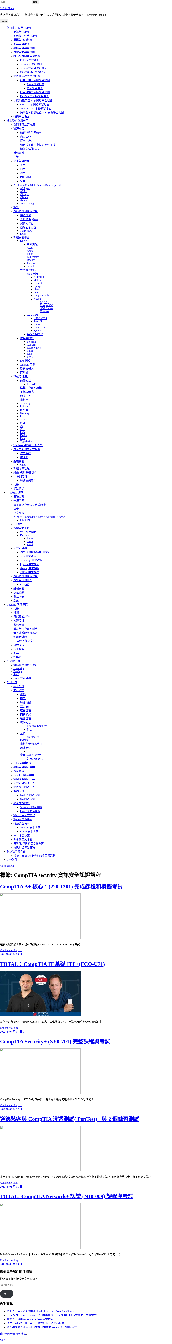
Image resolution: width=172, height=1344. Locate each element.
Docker (31, 259)
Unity (23, 464)
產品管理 (25, 710)
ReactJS (38, 321)
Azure (30, 250)
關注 (6, 1294)
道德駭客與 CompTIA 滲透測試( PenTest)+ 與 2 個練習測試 (69, 1119)
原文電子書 (13, 661)
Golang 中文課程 (29, 568)
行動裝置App (21, 823)
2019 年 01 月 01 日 (11, 1186)
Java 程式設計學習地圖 (33, 68)
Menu (4, 21)
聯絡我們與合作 (16, 851)
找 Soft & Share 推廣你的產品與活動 (34, 855)
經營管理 (25, 718)
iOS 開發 (25, 360)
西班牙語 (25, 177)
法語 (23, 181)
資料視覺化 (27, 223)
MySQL (44, 302)
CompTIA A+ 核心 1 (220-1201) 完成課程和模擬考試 (61, 887)
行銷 (16, 612)
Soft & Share (7, 8)
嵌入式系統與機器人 (25, 632)
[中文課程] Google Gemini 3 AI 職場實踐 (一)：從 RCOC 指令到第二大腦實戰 (52, 1315)
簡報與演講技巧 (29, 148)
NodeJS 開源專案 (30, 795)
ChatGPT (25, 520)
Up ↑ (2, 1339)
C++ (22, 429)
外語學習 (18, 500)
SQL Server (46, 308)
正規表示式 (27, 391)
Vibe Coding (27, 203)
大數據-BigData (29, 219)
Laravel (38, 292)
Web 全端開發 (35, 334)
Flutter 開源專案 (29, 831)
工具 (23, 733)
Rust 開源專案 (21, 835)
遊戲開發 (18, 461)
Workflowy (33, 736)
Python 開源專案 (22, 819)
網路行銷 (18, 488)
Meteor (37, 280)
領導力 (17, 657)
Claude (24, 197)
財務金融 (18, 152)
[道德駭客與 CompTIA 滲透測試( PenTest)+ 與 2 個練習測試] (40, 1170)
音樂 (16, 484)
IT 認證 (24, 584)
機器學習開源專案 (24, 767)
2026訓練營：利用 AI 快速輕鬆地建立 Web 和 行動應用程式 (42, 1327)
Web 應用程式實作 (24, 815)
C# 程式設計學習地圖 (33, 72)
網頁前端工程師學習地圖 (35, 80)
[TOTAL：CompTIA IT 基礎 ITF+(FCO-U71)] (40, 1015)
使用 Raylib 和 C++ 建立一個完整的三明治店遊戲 (35, 1323)
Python (24, 406)
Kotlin (23, 435)
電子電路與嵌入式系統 (26, 449)
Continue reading (11, 950)
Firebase (44, 311)
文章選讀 (18, 690)
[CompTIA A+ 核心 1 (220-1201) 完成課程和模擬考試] (40, 937)
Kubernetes (33, 256)
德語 (23, 173)
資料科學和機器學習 (25, 211)
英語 (23, 165)
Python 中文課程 (29, 564)
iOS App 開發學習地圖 (34, 104)
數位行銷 (18, 592)
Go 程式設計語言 (23, 678)
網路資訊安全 (28, 480)
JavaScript (25, 403)
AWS (30, 247)
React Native (34, 347)
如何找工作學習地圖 (25, 35)
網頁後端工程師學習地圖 (35, 92)
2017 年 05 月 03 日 (11, 1264)
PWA (30, 356)
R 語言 (24, 410)
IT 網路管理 (20, 476)
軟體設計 (18, 620)
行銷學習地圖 (21, 116)
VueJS (37, 324)
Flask (36, 289)
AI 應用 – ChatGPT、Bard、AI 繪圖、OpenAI (39, 516)
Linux (30, 253)
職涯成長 (18, 128)
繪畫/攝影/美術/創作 (25, 472)
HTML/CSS (40, 318)
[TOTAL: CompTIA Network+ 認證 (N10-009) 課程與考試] (40, 1247)
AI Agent (25, 188)
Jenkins (31, 263)
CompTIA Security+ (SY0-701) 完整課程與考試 (55, 1041)
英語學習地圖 (21, 31)
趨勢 (23, 694)
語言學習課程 (21, 160)
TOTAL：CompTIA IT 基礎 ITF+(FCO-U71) (52, 964)
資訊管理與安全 (22, 580)
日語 (23, 169)
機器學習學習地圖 (24, 48)
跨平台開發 (27, 338)
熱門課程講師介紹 (24, 124)
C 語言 (24, 423)
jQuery (37, 330)
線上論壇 (18, 686)
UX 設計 (18, 524)
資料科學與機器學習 (25, 576)
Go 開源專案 (27, 799)
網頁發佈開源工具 (24, 787)
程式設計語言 (21, 376)
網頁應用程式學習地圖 (26, 76)
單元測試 (32, 244)
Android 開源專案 (30, 827)
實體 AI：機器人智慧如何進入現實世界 (30, 1319)
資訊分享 (12, 682)
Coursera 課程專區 (17, 604)
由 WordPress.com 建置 (13, 1333)
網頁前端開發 (21, 803)
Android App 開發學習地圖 (35, 108)
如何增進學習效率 (31, 132)
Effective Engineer (37, 725)
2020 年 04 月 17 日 (11, 1109)
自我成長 (18, 645)
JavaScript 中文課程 (31, 560)
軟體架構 (25, 380)
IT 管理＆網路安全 (24, 640)
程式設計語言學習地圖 (26, 56)
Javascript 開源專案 (31, 807)
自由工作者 (27, 136)
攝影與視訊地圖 (22, 39)
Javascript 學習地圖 (31, 64)
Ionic (29, 353)
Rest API (31, 384)
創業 (16, 156)
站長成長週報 (35, 758)
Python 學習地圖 (29, 60)
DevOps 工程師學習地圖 (34, 96)
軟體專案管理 (21, 468)
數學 (16, 207)
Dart (22, 438)
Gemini (24, 200)
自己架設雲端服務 (24, 847)
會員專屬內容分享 (31, 754)
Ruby (23, 432)
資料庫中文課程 (29, 572)
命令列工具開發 (22, 839)
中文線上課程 (15, 492)
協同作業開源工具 (24, 779)
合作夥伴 (12, 859)
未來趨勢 (18, 649)
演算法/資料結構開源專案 (28, 843)
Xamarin (31, 344)
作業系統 (25, 453)
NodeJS (38, 283)
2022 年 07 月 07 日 (11, 1031)
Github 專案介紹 (22, 762)
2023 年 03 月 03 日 (11, 954)
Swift (16, 674)
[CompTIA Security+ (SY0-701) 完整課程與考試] (40, 1092)
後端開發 (18, 791)
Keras (23, 233)
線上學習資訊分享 (17, 120)
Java (22, 419)
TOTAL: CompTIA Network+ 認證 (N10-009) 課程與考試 (66, 1196)
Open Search (7, 865)
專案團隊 (18, 512)
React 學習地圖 (35, 84)
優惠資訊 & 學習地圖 (19, 27)
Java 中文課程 (28, 556)
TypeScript (26, 441)
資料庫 (38, 299)
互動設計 (25, 706)
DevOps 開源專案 (23, 775)
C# (21, 426)
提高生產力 (27, 140)
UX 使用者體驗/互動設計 (28, 445)
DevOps (24, 240)
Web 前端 (32, 315)
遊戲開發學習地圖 (24, 52)
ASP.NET (39, 277)
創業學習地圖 (21, 44)
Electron (31, 341)
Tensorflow (26, 230)
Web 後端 (32, 273)
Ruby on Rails (41, 295)
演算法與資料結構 (31, 387)
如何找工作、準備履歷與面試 (37, 144)
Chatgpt (24, 194)
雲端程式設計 (21, 616)
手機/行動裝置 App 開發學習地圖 (32, 100)
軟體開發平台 (21, 237)
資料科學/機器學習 (31, 743)
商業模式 (25, 714)
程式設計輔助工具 (24, 783)
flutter (30, 350)
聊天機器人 (27, 368)
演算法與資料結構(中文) (34, 552)
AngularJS (39, 327)
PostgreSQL (46, 305)
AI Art (23, 191)
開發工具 (25, 395)
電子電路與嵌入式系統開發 (29, 504)
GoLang (24, 413)
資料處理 (18, 771)
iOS (29, 751)
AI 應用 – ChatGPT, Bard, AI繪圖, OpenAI (37, 185)
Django (37, 286)
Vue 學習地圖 (35, 88)
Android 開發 (27, 364)
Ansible (31, 266)
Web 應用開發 (28, 269)
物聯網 (24, 457)
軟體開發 (25, 747)
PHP (22, 416)
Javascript (18, 668)
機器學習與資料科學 (25, 628)
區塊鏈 (24, 372)
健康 (29, 729)
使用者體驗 (20, 636)
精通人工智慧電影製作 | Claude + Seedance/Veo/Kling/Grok (40, 1311)
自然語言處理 (28, 227)
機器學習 (25, 215)
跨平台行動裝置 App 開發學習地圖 (42, 112)
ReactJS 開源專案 (30, 811)
